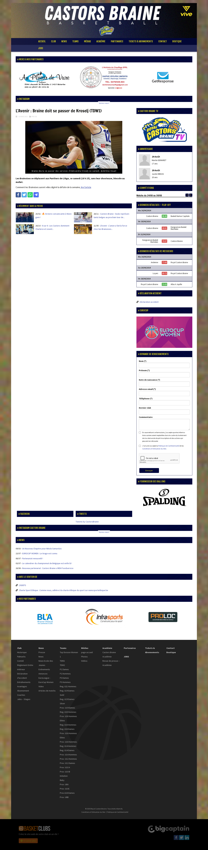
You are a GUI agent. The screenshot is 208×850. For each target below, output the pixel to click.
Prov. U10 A (65, 767)
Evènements (44, 669)
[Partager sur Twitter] (24, 194)
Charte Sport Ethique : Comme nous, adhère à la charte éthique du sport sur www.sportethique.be (63, 590)
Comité (20, 660)
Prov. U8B (64, 797)
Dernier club (145, 407)
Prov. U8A (64, 784)
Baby (62, 780)
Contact (162, 41)
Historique (22, 652)
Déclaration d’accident (22, 675)
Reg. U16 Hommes (68, 724)
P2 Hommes (65, 673)
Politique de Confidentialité (168, 446)
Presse (34, 116)
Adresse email (146, 389)
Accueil (42, 41)
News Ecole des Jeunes (46, 662)
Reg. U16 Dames (67, 729)
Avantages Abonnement (23, 688)
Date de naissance (148, 379)
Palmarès (21, 656)
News (64, 41)
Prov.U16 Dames (67, 793)
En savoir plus (29, 840)
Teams (75, 41)
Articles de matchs (47, 690)
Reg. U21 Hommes (68, 686)
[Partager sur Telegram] (36, 194)
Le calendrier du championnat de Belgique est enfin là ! (47, 563)
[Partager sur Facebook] (18, 194)
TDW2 (62, 665)
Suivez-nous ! (104, 103)
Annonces (43, 673)
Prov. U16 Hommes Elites (68, 735)
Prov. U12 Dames (67, 763)
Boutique (177, 41)
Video (41, 686)
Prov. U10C (65, 788)
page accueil (87, 652)
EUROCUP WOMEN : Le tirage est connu (39, 553)
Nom (141, 361)
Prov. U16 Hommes (68, 741)
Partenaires (117, 41)
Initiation (64, 776)
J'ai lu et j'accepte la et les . (163, 447)
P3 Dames (64, 678)
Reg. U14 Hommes (68, 746)
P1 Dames (64, 669)
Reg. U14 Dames (67, 750)
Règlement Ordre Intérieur (25, 667)
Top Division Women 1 (69, 654)
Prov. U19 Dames (67, 707)
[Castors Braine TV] (164, 130)
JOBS (40, 48)
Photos (84, 656)
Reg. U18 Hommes (68, 712)
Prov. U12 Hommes (68, 758)
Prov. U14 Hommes (68, 754)
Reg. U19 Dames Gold (67, 692)
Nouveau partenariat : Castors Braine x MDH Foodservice (47, 568)
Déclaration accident (149, 302)
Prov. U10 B (65, 771)
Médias (87, 41)
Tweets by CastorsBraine (87, 521)
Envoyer (149, 470)
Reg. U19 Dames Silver (67, 701)
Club (53, 41)
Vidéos (84, 660)
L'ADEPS (22, 585)
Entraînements (23, 682)
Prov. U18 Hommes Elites (68, 718)
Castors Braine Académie (109, 654)
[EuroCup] (164, 332)
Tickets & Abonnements (141, 41)
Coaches (21, 695)
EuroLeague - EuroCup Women (46, 680)
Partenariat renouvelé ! (32, 558)
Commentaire (146, 417)
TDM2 (62, 660)
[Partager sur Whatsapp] (30, 194)
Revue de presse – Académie (111, 662)
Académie (100, 41)
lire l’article (86, 187)
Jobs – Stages (23, 699)
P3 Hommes (65, 682)
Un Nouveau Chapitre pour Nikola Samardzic (42, 548)
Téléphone (144, 398)
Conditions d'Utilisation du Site (154, 449)
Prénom (143, 370)
